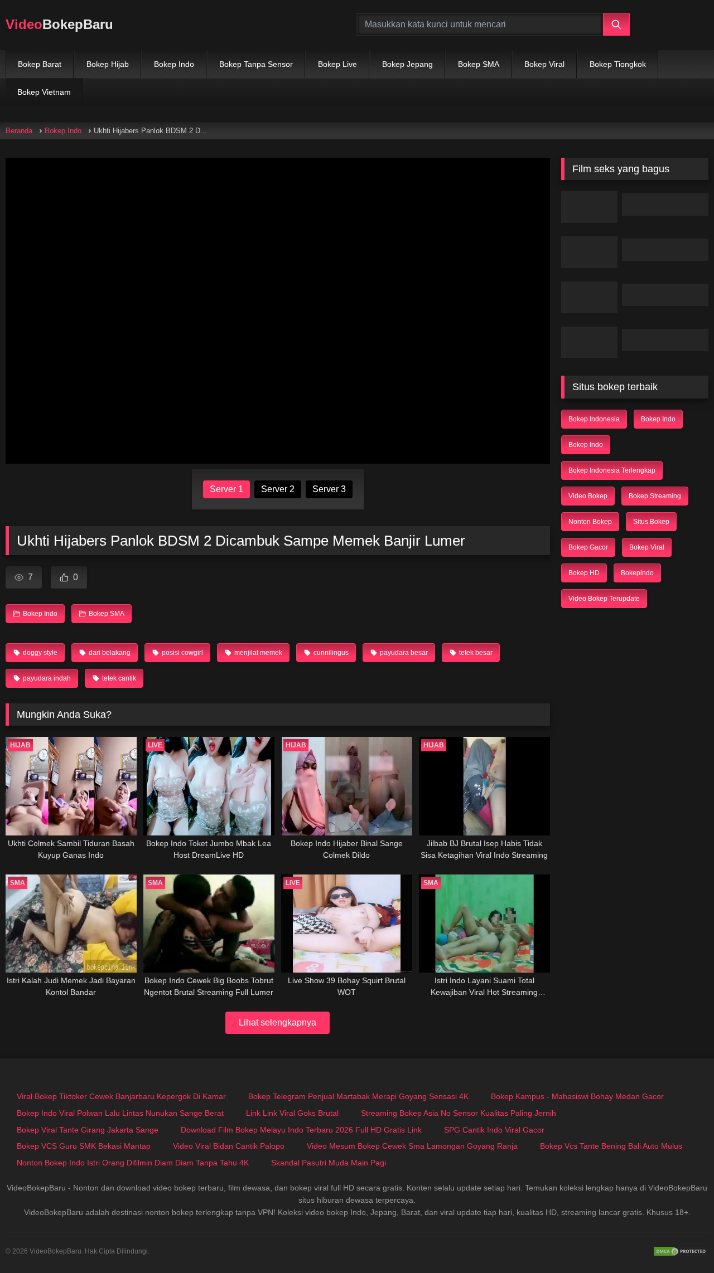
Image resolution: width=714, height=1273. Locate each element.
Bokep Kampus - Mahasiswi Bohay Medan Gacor (577, 1096)
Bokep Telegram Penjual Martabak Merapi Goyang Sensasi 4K (358, 1096)
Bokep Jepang (407, 64)
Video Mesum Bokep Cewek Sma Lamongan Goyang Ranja (412, 1145)
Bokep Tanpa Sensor (256, 64)
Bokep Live (337, 64)
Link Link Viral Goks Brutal (292, 1113)
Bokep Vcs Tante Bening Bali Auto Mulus (611, 1145)
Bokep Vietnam (44, 92)
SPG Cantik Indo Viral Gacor (494, 1129)
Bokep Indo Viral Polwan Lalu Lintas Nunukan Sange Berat (120, 1113)
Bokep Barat (39, 64)
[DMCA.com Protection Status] (680, 1251)
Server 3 (329, 489)
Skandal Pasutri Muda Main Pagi (328, 1162)
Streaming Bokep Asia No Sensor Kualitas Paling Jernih (458, 1113)
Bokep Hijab (107, 64)
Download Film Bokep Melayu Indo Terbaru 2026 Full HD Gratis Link (301, 1129)
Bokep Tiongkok (618, 64)
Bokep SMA (478, 64)
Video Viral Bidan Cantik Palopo (228, 1145)
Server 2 (278, 489)
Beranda (19, 131)
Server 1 (226, 489)
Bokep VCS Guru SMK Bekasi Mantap (84, 1145)
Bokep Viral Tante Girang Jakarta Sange (87, 1129)
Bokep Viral (544, 64)
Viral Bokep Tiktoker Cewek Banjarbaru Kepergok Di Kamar (121, 1096)
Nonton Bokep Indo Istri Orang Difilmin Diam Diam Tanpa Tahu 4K (133, 1162)
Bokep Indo (174, 64)
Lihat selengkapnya (277, 1022)
